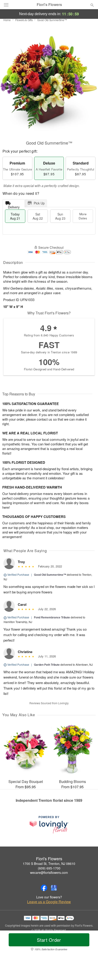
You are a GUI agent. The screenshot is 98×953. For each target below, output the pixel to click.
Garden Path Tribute (47, 664)
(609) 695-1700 (49, 868)
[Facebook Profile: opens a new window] (44, 888)
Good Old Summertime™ (50, 575)
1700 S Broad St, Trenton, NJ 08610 (49, 863)
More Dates (83, 216)
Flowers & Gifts (24, 20)
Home (7, 20)
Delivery (14, 206)
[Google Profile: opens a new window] (54, 888)
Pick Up (39, 203)
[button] (88, 942)
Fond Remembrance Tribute (52, 617)
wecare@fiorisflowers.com (49, 872)
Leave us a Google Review (49, 901)
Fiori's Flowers (49, 4)
